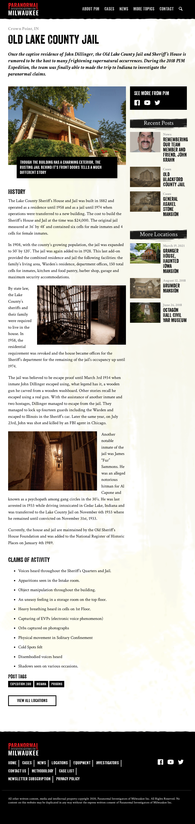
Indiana (41, 684)
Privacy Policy (68, 779)
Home (12, 763)
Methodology (42, 771)
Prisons (56, 684)
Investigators (107, 763)
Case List (66, 771)
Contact (166, 9)
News (123, 9)
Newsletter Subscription (29, 779)
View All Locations (32, 700)
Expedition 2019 (20, 684)
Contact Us (17, 771)
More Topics (143, 9)
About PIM (90, 9)
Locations (60, 763)
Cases (109, 9)
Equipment (81, 763)
